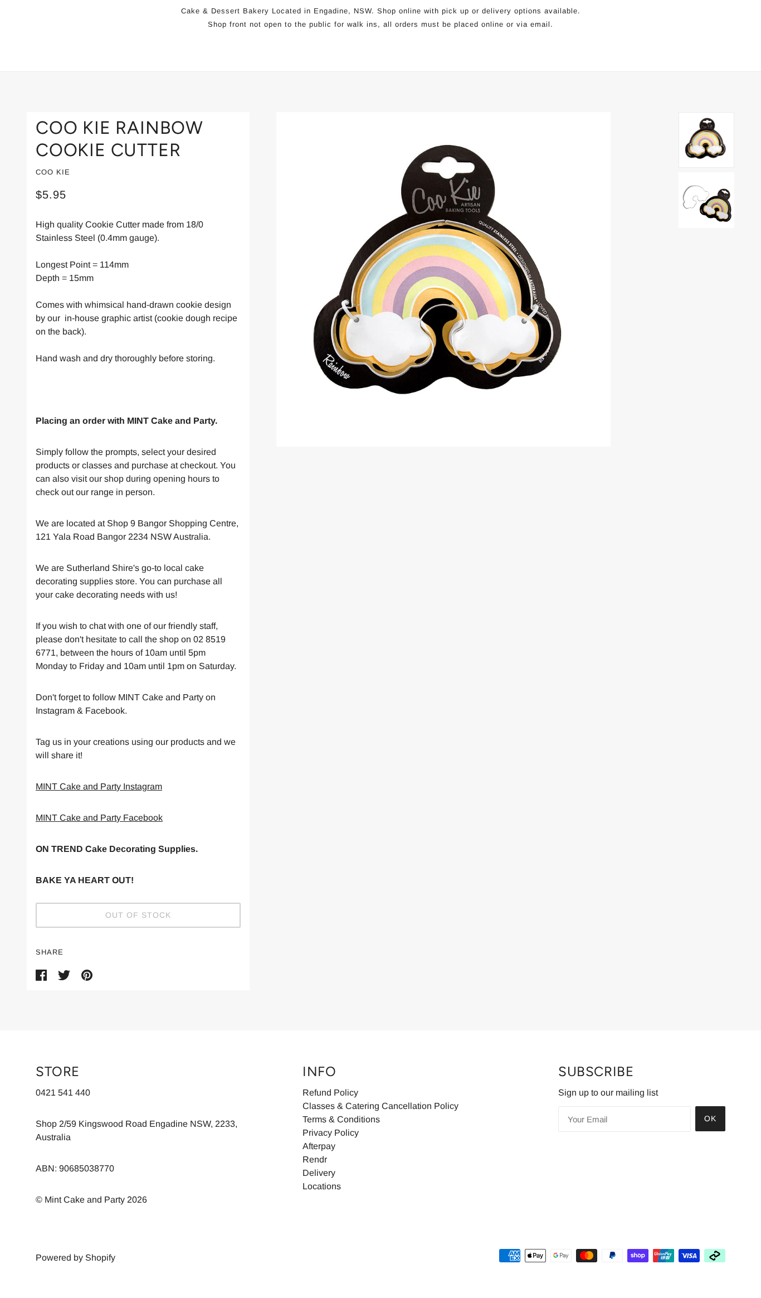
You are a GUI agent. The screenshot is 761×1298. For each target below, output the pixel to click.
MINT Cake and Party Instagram (99, 786)
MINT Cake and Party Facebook (99, 817)
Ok (710, 1118)
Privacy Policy (331, 1132)
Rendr (315, 1159)
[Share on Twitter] (65, 974)
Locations (322, 1186)
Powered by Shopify (75, 1257)
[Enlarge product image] (464, 279)
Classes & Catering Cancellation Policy (380, 1106)
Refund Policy (330, 1092)
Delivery (319, 1173)
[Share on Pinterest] (87, 974)
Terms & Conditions (341, 1119)
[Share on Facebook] (42, 974)
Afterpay (319, 1146)
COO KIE (53, 172)
